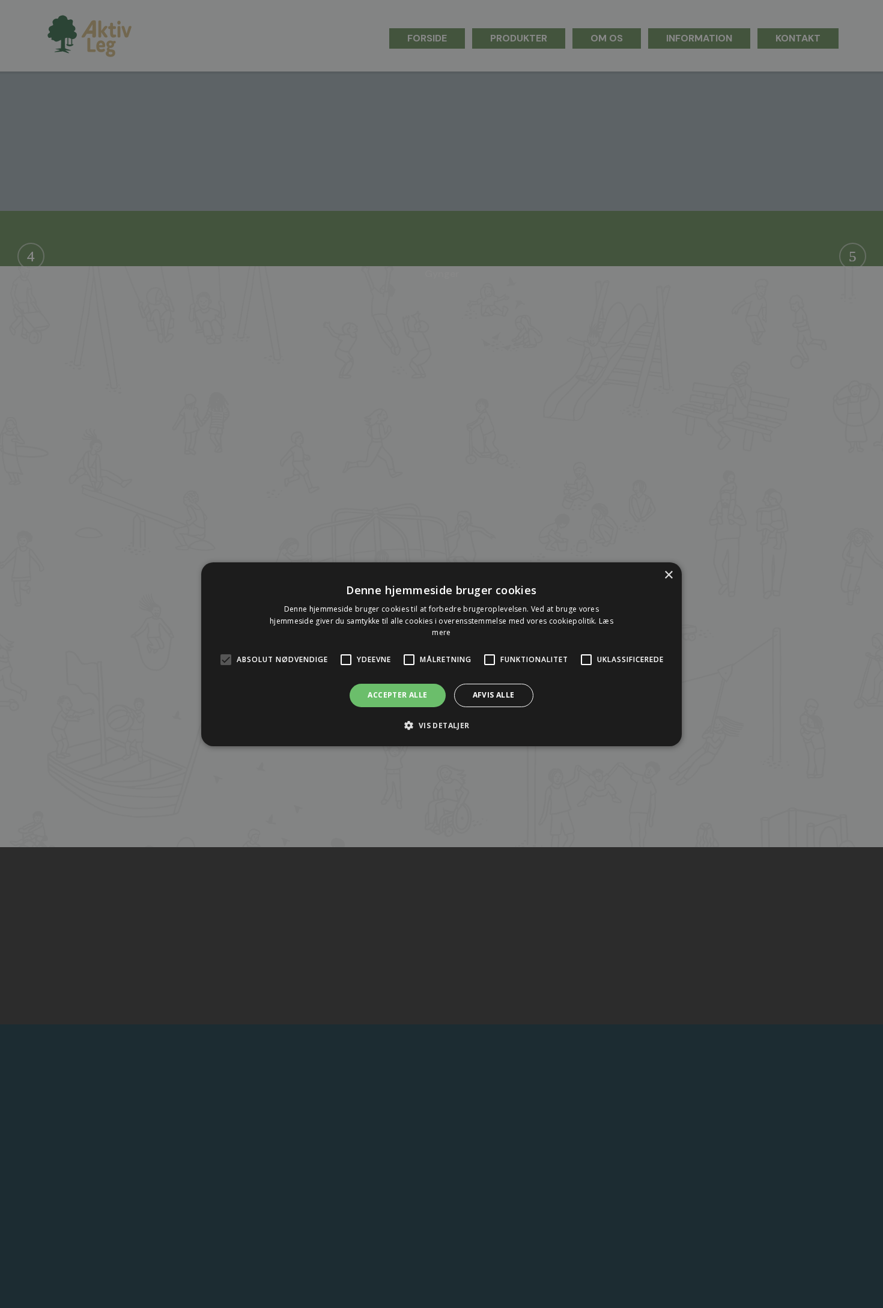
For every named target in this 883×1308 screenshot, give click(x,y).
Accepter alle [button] (397, 695)
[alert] (441, 654)
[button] (441, 725)
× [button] (668, 574)
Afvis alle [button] (494, 695)
